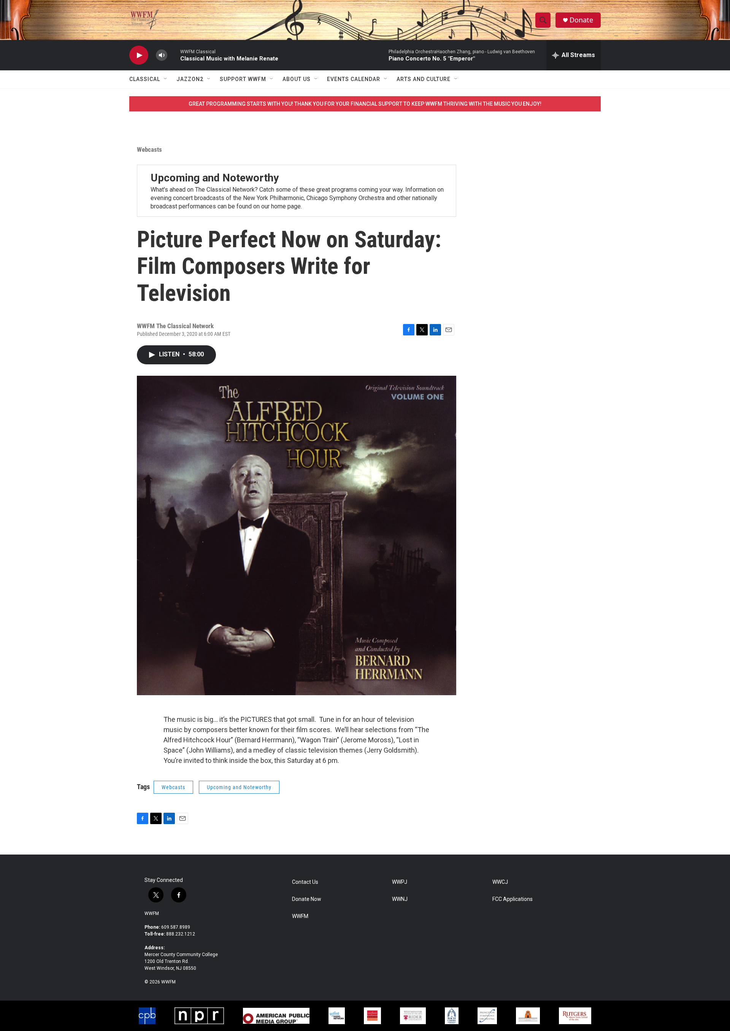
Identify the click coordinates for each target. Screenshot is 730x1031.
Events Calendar (353, 79)
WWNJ (400, 899)
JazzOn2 (189, 79)
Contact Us (305, 882)
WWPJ (399, 882)
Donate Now (306, 899)
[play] (139, 55)
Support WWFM (243, 79)
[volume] (161, 55)
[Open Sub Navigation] (166, 79)
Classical (144, 79)
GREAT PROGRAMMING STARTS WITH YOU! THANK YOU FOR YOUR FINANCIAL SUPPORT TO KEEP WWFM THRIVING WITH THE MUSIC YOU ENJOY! (365, 104)
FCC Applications (512, 899)
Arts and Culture (424, 79)
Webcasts (149, 149)
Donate (581, 20)
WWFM (151, 913)
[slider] (174, 55)
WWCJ (500, 882)
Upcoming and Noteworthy (215, 178)
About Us (296, 79)
